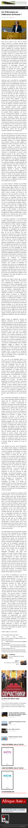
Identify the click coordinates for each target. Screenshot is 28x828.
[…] (2, 708)
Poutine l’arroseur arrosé (15, 736)
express (13, 17)
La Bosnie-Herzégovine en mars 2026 (17, 722)
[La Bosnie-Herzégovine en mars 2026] (4, 724)
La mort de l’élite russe (10, 699)
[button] (26, 8)
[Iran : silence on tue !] (4, 732)
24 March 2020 (6, 17)
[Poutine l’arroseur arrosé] (4, 739)
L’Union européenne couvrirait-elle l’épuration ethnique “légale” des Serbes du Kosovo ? (17, 714)
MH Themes (22, 826)
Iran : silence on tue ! (14, 729)
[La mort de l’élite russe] (14, 696)
